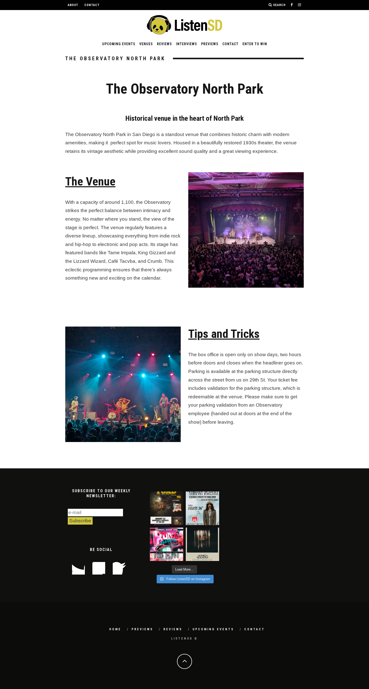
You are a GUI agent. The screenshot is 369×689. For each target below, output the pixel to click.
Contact (92, 5)
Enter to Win (254, 44)
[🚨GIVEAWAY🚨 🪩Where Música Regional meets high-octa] (166, 544)
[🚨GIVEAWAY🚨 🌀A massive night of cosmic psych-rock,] (202, 544)
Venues (146, 44)
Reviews (164, 44)
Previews (209, 44)
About (73, 5)
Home (115, 629)
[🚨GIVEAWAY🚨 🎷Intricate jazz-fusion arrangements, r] (202, 508)
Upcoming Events (118, 44)
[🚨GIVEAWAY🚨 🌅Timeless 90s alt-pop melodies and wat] (166, 508)
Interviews (186, 44)
